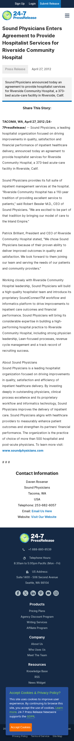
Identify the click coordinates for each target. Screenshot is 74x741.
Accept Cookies (21, 727)
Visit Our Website (43, 517)
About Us (37, 644)
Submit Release (49, 3)
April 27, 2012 (41, 69)
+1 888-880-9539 (39, 549)
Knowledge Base (37, 671)
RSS (37, 677)
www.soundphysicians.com (22, 450)
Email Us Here (42, 511)
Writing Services (37, 622)
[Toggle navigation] (67, 15)
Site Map (57, 736)
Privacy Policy (20, 736)
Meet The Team (37, 655)
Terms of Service (40, 736)
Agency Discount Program (37, 617)
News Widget (37, 683)
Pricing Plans (37, 611)
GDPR (30, 716)
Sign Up (20, 3)
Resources (37, 664)
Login (32, 3)
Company (37, 637)
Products (37, 604)
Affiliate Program (37, 628)
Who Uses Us (37, 650)
